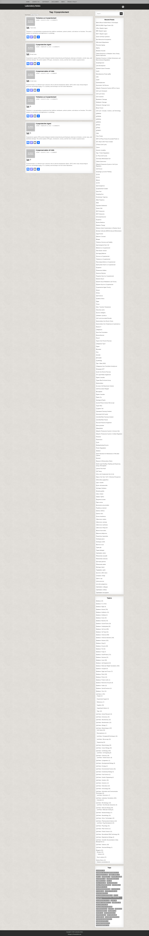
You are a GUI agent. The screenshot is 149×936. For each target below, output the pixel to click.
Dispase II (98, 326)
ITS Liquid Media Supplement (103, 374)
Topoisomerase (102, 925)
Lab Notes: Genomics (101, 783)
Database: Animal (100, 609)
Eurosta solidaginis (101, 312)
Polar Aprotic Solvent (101, 250)
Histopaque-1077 (100, 369)
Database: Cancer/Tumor (102, 623)
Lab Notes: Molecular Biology (103, 807)
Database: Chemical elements (103, 637)
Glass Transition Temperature (103, 307)
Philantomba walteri (101, 564)
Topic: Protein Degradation (102, 153)
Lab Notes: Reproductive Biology (104, 837)
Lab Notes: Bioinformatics (102, 722)
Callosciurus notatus (101, 519)
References (100, 702)
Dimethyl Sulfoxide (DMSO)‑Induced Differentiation (108, 231)
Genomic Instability (101, 150)
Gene (113, 900)
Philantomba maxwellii (101, 556)
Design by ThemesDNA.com (74, 934)
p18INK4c (98, 122)
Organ (97, 301)
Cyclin (97, 442)
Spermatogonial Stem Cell (102, 245)
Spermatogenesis (100, 185)
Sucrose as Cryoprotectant (102, 256)
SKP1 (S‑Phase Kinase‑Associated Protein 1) (107, 139)
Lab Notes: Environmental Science (104, 769)
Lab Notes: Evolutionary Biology (104, 771)
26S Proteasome (100, 211)
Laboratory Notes (32, 6)
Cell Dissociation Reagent (102, 388)
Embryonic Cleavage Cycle (103, 105)
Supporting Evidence (102, 708)
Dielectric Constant (101, 236)
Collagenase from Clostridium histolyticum (106, 366)
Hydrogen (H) (101, 908)
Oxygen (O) (111, 915)
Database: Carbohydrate (102, 626)
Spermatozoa (99, 295)
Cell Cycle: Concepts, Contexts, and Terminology (108, 110)
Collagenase (99, 329)
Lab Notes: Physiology (101, 825)
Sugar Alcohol (99, 233)
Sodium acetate (102, 921)
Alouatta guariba (100, 491)
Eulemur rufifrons (100, 510)
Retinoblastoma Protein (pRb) (103, 74)
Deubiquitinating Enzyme (102, 445)
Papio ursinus (99, 502)
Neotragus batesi (100, 567)
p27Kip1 (98, 127)
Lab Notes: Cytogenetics (102, 760)
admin (37, 20)
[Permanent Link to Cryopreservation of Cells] (30, 74)
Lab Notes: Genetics (101, 780)
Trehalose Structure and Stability (104, 242)
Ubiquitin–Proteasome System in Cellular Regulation (109, 434)
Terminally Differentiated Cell (103, 158)
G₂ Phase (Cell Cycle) (101, 155)
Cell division (112, 883)
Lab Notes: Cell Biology (102, 750)
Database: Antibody (101, 615)
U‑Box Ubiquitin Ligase (101, 28)
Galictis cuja (99, 578)
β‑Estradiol (98, 357)
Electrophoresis (101, 733)
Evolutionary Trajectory (102, 197)
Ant (98, 876)
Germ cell (116, 902)
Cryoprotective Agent (43, 44)
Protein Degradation (101, 448)
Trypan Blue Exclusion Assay (103, 380)
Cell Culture (100, 730)
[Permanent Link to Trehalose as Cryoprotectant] (30, 21)
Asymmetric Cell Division (102, 85)
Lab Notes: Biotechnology (102, 745)
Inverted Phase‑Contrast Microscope (105, 403)
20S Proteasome (100, 214)
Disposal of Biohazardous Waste (104, 461)
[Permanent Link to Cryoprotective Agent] (30, 48)
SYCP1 (98, 177)
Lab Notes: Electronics (102, 795)
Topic (98, 711)
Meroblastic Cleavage (101, 99)
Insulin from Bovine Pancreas (103, 372)
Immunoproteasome (101, 216)
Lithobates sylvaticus (101, 315)
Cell (109, 880)
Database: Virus (100, 691)
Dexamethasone (100, 335)
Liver (111, 908)
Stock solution (100, 857)
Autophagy (100, 878)
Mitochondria (101, 910)
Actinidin (98, 355)
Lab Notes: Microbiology (102, 803)
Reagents (98, 850)
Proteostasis (99, 439)
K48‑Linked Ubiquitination (102, 42)
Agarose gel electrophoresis (107, 872)
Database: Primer (100, 677)
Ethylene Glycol (100, 278)
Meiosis (98, 180)
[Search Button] (123, 7)
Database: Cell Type (101, 632)
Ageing (98, 48)
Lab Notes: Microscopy (102, 739)
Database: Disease (101, 640)
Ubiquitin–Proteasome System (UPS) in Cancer (108, 88)
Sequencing (100, 742)
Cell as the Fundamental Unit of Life (105, 474)
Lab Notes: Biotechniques (102, 728)
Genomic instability (103, 902)
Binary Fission (99, 108)
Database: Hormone (101, 657)
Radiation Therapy (100, 225)
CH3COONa (116, 885)
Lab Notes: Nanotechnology (103, 812)
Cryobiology (99, 360)
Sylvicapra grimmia (101, 561)
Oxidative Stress (100, 298)
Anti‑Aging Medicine (101, 253)
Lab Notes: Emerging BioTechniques (106, 736)
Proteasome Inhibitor (101, 270)
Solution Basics (100, 860)
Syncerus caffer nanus (101, 572)
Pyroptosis (98, 219)
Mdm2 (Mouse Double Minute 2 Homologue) (107, 22)
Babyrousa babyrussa (101, 533)
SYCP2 (98, 174)
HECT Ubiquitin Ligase (101, 33)
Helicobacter (101, 904)
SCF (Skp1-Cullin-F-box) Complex (104, 141)
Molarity (112, 910)
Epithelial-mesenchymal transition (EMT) (107, 898)
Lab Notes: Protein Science (103, 831)
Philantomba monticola (101, 558)
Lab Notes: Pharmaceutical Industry (105, 821)
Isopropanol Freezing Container (104, 411)
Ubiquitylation (99, 428)
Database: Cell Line (101, 629)
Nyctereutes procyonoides (102, 505)
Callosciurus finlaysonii (102, 527)
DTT (116, 895)
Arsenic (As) (116, 876)
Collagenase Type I (101, 343)
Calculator (99, 800)
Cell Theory (99, 471)
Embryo (98, 293)
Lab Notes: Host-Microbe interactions (106, 805)
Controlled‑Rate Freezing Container (104, 417)
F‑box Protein (99, 136)
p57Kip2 (98, 124)
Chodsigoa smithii (100, 541)
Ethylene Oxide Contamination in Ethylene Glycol (108, 228)
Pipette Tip (98, 397)
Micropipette (99, 391)
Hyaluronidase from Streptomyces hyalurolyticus (108, 324)
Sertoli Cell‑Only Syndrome (103, 36)
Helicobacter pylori (104, 906)
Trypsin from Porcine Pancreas (104, 341)
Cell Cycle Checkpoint (101, 91)
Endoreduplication (100, 82)
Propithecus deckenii (101, 508)
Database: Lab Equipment (102, 663)
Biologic (98, 239)
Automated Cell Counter (102, 414)
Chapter (99, 696)
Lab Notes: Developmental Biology (104, 763)
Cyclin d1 (116, 889)
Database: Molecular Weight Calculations (106, 665)
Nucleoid (98, 458)
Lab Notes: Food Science (102, 774)
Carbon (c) (100, 880)
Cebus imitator (99, 494)
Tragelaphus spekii (100, 570)
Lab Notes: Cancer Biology (102, 748)
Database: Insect (100, 660)
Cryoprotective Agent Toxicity (103, 287)
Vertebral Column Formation (103, 68)
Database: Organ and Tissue (103, 671)
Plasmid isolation (112, 917)
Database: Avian (100, 618)
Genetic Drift (99, 208)
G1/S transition (100, 96)
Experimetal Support (102, 699)
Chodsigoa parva (100, 539)
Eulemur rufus (99, 513)
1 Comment (54, 73)
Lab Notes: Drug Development (104, 823)
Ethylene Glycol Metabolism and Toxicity (106, 281)
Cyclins (100, 891)
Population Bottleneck (101, 205)
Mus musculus (109, 913)
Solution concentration (102, 862)
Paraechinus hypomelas (102, 536)
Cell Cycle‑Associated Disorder (104, 318)
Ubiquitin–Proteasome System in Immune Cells (108, 431)
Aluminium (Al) (101, 874)
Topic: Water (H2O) (101, 363)
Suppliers (99, 705)
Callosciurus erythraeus (102, 525)
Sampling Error (99, 194)
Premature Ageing (100, 45)
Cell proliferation (103, 885)
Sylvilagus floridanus (101, 488)
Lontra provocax (100, 581)
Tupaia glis (98, 547)
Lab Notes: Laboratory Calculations (105, 798)
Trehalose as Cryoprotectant (46, 18)
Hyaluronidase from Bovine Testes (104, 321)
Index (63, 1)
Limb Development (100, 65)
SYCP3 (98, 183)
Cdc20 (97, 79)
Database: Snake (100, 685)
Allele (97, 202)
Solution (100, 854)
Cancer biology (113, 878)
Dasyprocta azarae (100, 499)
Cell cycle (101, 883)
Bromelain (98, 349)
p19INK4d (98, 113)
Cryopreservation (103, 889)
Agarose (100, 870)
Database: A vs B (100, 603)
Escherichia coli (102, 900)
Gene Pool (98, 191)
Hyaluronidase (99, 383)
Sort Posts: (28, 14)
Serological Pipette (100, 400)
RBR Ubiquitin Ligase (101, 31)
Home (28, 1)
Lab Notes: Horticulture (102, 786)
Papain (98, 346)
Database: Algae (100, 606)
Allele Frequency (100, 200)
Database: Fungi (100, 651)
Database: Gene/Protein (102, 654)
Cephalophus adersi (101, 553)
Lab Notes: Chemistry (101, 755)
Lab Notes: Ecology (101, 766)
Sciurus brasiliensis (101, 516)
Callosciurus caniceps (101, 522)
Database (98, 601)
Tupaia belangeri (100, 550)
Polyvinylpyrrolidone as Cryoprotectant (105, 262)
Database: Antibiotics (101, 612)
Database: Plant (100, 674)
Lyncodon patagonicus (101, 584)
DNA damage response (104, 895)
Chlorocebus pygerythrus (102, 479)
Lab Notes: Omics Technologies (104, 818)
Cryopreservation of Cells (45, 71)
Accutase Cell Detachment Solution (105, 386)
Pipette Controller (100, 377)
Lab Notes (98, 694)
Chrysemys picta (100, 310)
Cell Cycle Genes (100, 93)
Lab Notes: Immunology (102, 788)
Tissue (97, 304)
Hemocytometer (100, 425)
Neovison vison (100, 544)
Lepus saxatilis (100, 482)
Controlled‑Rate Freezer (102, 419)
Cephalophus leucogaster (102, 592)
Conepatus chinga (100, 575)
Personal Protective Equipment (104, 422)
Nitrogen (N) (101, 915)
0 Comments (54, 20)
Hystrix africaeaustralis (102, 485)
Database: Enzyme (101, 646)
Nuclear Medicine (100, 222)
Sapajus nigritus (100, 496)
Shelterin (98, 450)
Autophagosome (100, 62)
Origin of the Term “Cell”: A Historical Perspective (108, 477)
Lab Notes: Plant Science (102, 828)
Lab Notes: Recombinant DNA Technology (106, 834)
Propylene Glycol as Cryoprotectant (105, 276)
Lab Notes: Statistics (101, 844)
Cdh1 (97, 77)
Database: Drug (100, 643)
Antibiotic (106, 876)
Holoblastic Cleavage (101, 102)
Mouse (99, 913)
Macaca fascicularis (101, 530)
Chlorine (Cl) (101, 887)
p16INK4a (98, 119)
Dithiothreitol (101, 893)
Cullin (97, 133)
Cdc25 (97, 71)
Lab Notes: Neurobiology (102, 815)
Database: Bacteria (101, 620)
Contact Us (35, 1)
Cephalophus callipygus (102, 587)
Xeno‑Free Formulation (101, 332)
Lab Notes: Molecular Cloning (104, 809)
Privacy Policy (72, 1)
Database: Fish (100, 649)
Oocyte (98, 290)
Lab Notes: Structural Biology (103, 847)
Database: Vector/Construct (103, 688)
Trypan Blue (99, 405)
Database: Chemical (101, 634)
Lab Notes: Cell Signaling (103, 752)
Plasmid (100, 917)
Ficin (97, 352)
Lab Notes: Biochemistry (102, 719)
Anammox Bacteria (101, 273)
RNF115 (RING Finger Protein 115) (104, 25)
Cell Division (99, 169)
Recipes (99, 852)
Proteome (98, 436)
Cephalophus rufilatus (101, 589)
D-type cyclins (111, 891)
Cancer (98, 147)
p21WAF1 (98, 130)
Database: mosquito (101, 668)
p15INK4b (98, 116)
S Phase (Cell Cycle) (101, 144)
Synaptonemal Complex (102, 188)
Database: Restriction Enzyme (103, 682)
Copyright (45, 1)
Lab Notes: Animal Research (103, 714)
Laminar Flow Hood (101, 468)
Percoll (98, 338)
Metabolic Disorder (100, 50)
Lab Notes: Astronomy (101, 717)
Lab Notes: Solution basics (103, 757)
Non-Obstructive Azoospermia (103, 39)
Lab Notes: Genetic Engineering (104, 777)
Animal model (114, 874)
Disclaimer (55, 1)
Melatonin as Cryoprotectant (103, 248)
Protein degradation (104, 919)
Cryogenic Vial (99, 408)
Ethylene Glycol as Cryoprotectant (104, 284)
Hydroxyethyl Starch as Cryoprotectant (105, 264)
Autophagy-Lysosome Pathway (104, 171)
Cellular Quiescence (101, 161)
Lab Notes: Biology (101, 725)
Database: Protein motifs (102, 680)
